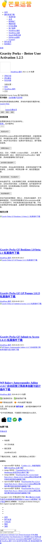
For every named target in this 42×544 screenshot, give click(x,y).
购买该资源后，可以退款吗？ (10, 177)
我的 (6, 524)
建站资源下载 (9, 14)
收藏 (2, 112)
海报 (7, 112)
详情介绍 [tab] (7, 76)
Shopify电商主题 (15, 35)
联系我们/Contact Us (23, 499)
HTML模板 (13, 26)
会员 (10, 19)
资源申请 (12, 17)
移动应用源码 (35, 541)
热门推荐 (12, 28)
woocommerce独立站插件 (24, 539)
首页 (6, 12)
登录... (2, 124)
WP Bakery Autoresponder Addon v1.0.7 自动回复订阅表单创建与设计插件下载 (20, 386)
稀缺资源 (12, 24)
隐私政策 (12, 499)
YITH (14, 541)
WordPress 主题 (14, 33)
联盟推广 (12, 21)
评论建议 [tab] (7, 78)
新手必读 (7, 42)
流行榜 (18, 541)
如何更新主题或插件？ (8, 162)
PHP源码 (27, 537)
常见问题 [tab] (7, 80)
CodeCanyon (4, 535)
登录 (1, 48)
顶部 (6, 526)
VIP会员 (7, 522)
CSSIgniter (11, 535)
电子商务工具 (25, 541)
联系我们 (7, 44)
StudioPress (3, 539)
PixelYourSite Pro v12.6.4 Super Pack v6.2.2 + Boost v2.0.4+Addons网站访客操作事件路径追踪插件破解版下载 (22, 477)
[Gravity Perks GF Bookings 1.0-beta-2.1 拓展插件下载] (20, 216)
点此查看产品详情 (15, 98)
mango (11, 110)
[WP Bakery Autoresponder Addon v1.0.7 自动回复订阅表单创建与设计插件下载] (21, 349)
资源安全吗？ (5, 131)
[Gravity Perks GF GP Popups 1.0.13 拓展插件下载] (18, 260)
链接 (12, 112)
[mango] (5, 72)
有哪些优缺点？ (6, 148)
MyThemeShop (4, 537)
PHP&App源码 (14, 37)
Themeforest (11, 539)
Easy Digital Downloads (22, 535)
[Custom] (12, 39)
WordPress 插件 (14, 30)
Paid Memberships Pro (17, 537)
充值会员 (3, 431)
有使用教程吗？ (6, 193)
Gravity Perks (4, 104)
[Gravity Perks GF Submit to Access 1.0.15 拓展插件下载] (20, 304)
